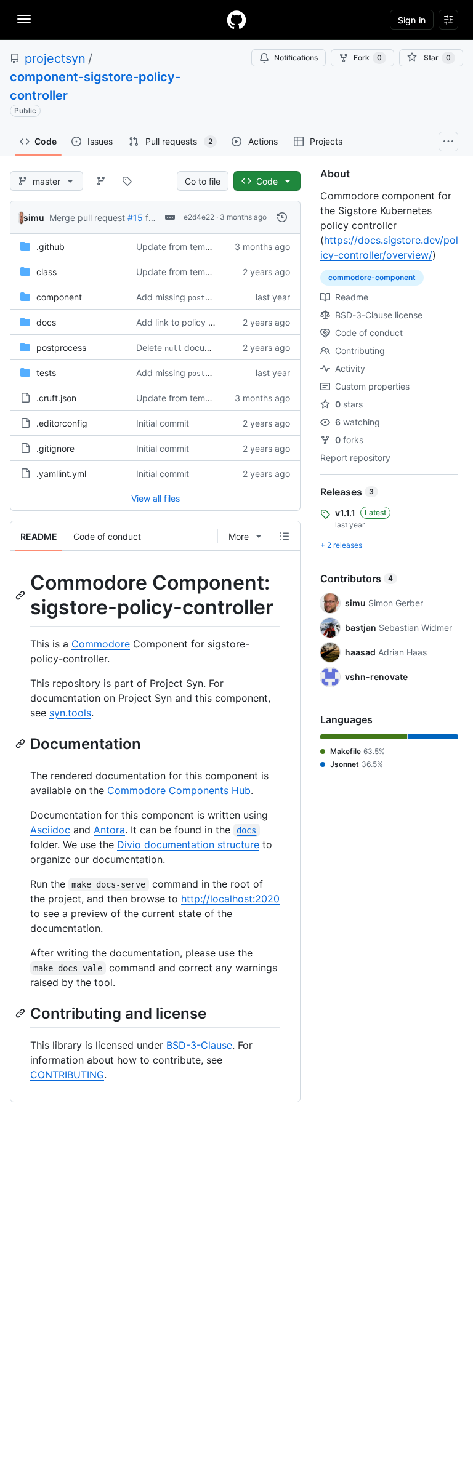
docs (46, 322)
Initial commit (162, 423)
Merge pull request (87, 217)
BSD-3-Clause (199, 1045)
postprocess (61, 347)
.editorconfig (61, 423)
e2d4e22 (199, 217)
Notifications (296, 57)
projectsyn (55, 58)
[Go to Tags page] (127, 181)
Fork (368, 57)
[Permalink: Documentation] (21, 743)
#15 (135, 217)
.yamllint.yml (61, 473)
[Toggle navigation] (24, 19)
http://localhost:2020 (230, 898)
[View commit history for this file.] (282, 217)
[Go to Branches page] (101, 181)
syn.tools (70, 713)
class (46, 272)
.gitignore (55, 448)
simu (33, 217)
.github (50, 246)
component (59, 297)
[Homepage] (236, 20)
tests (46, 372)
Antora (109, 830)
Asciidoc (50, 830)
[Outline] (284, 536)
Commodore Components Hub (179, 790)
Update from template (180, 246)
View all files (155, 498)
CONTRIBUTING (67, 1074)
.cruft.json (56, 398)
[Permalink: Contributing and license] (21, 1013)
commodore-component (372, 277)
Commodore (100, 644)
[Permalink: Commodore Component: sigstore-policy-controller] (21, 595)
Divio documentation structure (188, 844)
